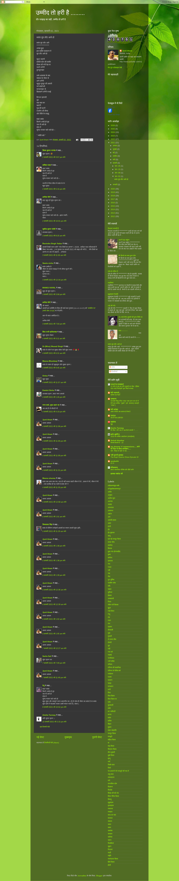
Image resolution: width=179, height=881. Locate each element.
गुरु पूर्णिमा (111, 580)
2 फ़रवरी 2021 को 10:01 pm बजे (54, 221)
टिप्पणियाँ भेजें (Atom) (51, 743)
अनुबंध (110, 495)
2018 (113, 196)
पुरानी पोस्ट (97, 737)
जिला (109, 602)
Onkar (45, 376)
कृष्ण (109, 554)
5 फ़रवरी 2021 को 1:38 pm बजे (53, 546)
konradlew (82, 876)
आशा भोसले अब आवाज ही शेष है (120, 412)
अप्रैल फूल (111, 498)
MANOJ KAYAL (49, 288)
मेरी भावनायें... (116, 393)
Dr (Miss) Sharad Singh (52, 346)
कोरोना (110, 558)
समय (109, 827)
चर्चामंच (113, 422)
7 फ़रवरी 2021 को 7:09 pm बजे (53, 663)
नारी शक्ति (111, 661)
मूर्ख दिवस (111, 755)
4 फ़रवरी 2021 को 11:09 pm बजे (54, 441)
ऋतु (109, 536)
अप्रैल (115, 156)
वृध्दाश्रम (111, 805)
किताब (110, 548)
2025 (113, 129)
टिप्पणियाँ (114, 372)
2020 (113, 189)
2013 (113, 213)
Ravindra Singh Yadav (52, 244)
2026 (113, 125)
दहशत (110, 627)
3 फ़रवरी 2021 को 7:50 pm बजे (53, 324)
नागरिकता (111, 658)
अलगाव (110, 501)
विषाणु (110, 799)
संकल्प (110, 821)
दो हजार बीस (112, 639)
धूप (109, 646)
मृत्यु (109, 758)
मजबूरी (110, 737)
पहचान (110, 680)
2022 (113, 139)
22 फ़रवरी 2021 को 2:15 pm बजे (54, 722)
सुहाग (109, 846)
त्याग (109, 620)
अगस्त (115, 146)
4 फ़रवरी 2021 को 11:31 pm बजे (54, 470)
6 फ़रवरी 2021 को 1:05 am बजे (53, 634)
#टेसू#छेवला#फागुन (114, 489)
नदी (109, 649)
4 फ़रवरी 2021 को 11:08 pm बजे (54, 426)
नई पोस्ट (40, 737)
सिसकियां (111, 843)
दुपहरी (110, 636)
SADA (113, 416)
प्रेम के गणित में (113, 271)
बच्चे (109, 708)
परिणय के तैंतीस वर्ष (114, 671)
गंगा (109, 564)
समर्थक (110, 831)
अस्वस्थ (110, 511)
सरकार (110, 834)
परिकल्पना (114, 467)
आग (109, 517)
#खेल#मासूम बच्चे (113, 486)
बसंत (109, 718)
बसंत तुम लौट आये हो (121, 179)
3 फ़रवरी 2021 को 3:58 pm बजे (53, 294)
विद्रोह (110, 790)
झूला (109, 608)
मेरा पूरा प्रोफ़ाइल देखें (115, 68)
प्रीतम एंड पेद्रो (115, 395)
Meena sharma (48, 478)
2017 (113, 199)
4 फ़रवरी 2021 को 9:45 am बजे (53, 368)
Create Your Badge (114, 114)
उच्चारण (113, 399)
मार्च (114, 160)
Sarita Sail (46, 656)
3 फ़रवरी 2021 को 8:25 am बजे (53, 236)
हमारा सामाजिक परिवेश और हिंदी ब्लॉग (122, 470)
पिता (109, 693)
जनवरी (115, 185)
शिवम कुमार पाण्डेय (49, 150)
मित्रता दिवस (112, 749)
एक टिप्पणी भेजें (45, 727)
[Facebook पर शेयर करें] (89, 140)
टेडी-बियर (111, 611)
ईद (109, 529)
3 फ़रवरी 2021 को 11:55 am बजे (54, 255)
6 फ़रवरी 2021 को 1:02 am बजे (53, 619)
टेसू (109, 614)
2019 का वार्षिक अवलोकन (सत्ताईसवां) (122, 436)
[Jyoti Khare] (110, 112)
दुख (109, 633)
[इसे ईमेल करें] (81, 140)
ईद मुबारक (111, 533)
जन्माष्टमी (111, 599)
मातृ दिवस (111, 746)
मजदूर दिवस (112, 733)
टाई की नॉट (111, 306)
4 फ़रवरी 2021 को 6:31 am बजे (53, 353)
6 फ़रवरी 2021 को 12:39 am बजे (54, 604)
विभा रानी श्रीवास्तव (49, 332)
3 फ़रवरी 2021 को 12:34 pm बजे (54, 280)
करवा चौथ (111, 542)
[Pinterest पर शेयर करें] (91, 140)
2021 (113, 143)
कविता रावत (46, 165)
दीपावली (110, 630)
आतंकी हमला (112, 520)
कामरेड (110, 545)
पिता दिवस (111, 696)
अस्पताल (111, 507)
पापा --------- (123, 331)
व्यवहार (110, 812)
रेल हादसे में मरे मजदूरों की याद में (118, 771)
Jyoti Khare (111, 107)
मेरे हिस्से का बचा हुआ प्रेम (127, 256)
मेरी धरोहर (114, 409)
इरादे (109, 526)
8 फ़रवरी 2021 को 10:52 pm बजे (54, 707)
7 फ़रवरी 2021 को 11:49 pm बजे (54, 678)
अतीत (110, 492)
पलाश (110, 677)
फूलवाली (110, 705)
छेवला (110, 595)
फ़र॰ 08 (118, 173)
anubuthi (115, 461)
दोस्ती (110, 642)
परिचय (110, 664)
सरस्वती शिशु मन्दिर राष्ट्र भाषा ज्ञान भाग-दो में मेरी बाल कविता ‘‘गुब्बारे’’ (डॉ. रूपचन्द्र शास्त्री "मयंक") (125, 403)
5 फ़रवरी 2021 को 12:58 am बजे (54, 502)
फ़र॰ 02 (118, 176)
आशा (109, 523)
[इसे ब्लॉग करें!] (84, 140)
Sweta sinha (47, 263)
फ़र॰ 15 (118, 169)
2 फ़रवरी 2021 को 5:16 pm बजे (53, 189)
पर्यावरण (110, 674)
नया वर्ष (110, 652)
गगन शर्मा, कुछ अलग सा (50, 405)
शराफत (110, 818)
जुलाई (115, 149)
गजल (109, 567)
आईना (110, 514)
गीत (109, 577)
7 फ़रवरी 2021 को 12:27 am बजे (54, 648)
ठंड (109, 617)
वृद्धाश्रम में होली (113, 294)
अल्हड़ (110, 504)
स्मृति (109, 856)
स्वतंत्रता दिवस (113, 859)
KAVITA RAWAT (117, 384)
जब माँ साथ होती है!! (117, 418)
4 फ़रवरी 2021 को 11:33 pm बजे (54, 487)
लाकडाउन (111, 777)
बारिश (110, 721)
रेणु (43, 686)
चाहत (109, 589)
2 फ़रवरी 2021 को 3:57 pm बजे (53, 157)
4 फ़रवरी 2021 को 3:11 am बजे (53, 339)
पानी (109, 689)
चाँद (109, 586)
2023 (113, 136)
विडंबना (110, 787)
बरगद (109, 714)
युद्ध (112, 424)
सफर (109, 824)
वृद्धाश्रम (110, 802)
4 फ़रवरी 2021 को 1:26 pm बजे (53, 397)
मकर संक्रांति (112, 730)
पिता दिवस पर (112, 699)
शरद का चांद (112, 815)
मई (114, 153)
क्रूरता (110, 561)
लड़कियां (110, 283)
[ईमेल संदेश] (77, 140)
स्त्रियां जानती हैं (113, 228)
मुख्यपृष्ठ (68, 737)
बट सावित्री (111, 711)
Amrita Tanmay (49, 715)
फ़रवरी (115, 163)
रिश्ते (109, 768)
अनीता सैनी (46, 197)
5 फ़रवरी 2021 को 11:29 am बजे (54, 531)
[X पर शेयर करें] (86, 140)
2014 (113, 209)
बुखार (109, 727)
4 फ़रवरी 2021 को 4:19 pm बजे (53, 412)
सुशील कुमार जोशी (49, 229)
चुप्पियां (110, 592)
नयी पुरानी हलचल (117, 455)
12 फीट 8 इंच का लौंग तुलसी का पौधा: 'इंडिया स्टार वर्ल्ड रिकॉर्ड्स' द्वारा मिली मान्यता (125, 387)
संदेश (113, 367)
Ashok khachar (117, 440)
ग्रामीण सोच (112, 583)
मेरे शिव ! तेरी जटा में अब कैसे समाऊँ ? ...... (124, 430)
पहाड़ (109, 683)
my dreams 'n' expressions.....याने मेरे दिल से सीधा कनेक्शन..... (125, 448)
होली (109, 865)
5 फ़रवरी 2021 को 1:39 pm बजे (53, 575)
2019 (113, 192)
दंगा (109, 624)
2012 (113, 216)
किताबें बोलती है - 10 (117, 443)
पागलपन (110, 686)
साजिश (110, 837)
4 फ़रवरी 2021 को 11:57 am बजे (54, 382)
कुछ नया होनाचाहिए (114, 551)
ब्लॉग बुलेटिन (115, 434)
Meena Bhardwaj (49, 361)
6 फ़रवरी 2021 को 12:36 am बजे (54, 590)
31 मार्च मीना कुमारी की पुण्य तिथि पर (130, 317)
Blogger (99, 876)
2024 (113, 132)
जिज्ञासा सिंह (47, 524)
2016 (113, 203)
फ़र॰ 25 (118, 166)
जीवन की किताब (113, 605)
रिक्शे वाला (111, 765)
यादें (109, 762)
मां (108, 743)
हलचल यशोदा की (117, 474)
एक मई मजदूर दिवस (114, 539)
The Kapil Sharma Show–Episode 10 (124, 457)
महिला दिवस (112, 740)
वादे (109, 780)
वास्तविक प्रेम (112, 784)
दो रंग (112, 463)
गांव (109, 573)
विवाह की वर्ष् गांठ (113, 793)
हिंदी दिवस (111, 862)
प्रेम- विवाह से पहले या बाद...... (120, 451)
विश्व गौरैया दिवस (113, 796)
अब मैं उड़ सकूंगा (124, 240)
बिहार (109, 724)
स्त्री (109, 853)
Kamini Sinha (48, 390)
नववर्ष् (110, 655)
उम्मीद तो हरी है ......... (60, 12)
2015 (113, 206)
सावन (109, 840)
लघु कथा (110, 774)
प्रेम (109, 702)
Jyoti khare (47, 420)
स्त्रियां (110, 849)
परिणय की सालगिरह (114, 667)
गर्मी (109, 570)
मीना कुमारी (111, 752)
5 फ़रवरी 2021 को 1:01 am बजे (53, 517)
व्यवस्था (110, 809)
